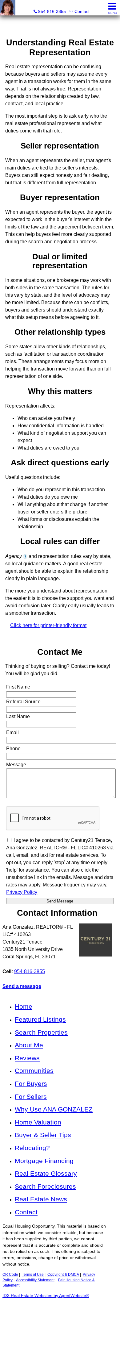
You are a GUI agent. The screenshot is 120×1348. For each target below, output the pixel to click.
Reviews (27, 1057)
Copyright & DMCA (63, 1274)
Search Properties (41, 1032)
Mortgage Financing (44, 1160)
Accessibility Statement (35, 1280)
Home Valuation (38, 1122)
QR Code (10, 1274)
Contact (26, 1212)
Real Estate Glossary (46, 1173)
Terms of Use (33, 1274)
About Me (29, 1045)
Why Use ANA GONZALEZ (54, 1109)
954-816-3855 (29, 971)
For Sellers (31, 1096)
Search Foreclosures (45, 1186)
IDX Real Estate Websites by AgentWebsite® (45, 1295)
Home (23, 1006)
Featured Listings (40, 1019)
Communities (34, 1070)
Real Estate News (41, 1199)
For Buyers (31, 1083)
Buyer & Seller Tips (43, 1134)
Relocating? (32, 1147)
